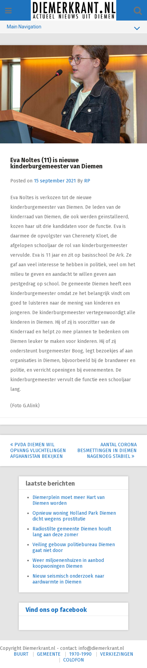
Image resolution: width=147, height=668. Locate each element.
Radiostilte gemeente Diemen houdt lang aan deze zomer (71, 532)
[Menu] (8, 11)
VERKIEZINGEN (116, 654)
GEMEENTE (49, 654)
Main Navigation (24, 26)
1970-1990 (80, 654)
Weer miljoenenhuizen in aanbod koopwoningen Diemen (68, 563)
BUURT (21, 654)
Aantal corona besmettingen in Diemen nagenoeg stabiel (107, 450)
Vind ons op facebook (56, 610)
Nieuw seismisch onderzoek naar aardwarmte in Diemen (68, 579)
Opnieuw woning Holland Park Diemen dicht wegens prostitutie (74, 516)
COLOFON (73, 660)
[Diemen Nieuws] (73, 10)
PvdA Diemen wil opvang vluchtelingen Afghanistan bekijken (38, 450)
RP (87, 181)
